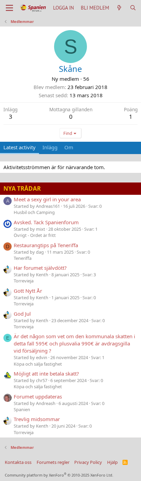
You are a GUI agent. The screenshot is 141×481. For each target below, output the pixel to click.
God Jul (22, 313)
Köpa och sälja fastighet (38, 364)
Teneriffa (22, 258)
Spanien (22, 409)
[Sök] (133, 7)
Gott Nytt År (28, 290)
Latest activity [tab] (19, 147)
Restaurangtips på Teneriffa (46, 245)
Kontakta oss (18, 462)
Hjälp (112, 462)
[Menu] (9, 8)
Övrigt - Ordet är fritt (35, 235)
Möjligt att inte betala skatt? (46, 373)
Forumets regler (53, 462)
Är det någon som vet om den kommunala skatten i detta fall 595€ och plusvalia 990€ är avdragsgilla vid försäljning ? (74, 343)
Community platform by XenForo (59, 475)
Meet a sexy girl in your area (47, 199)
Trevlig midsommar (37, 419)
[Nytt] (119, 7)
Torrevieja (24, 281)
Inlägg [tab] (49, 147)
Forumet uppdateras (38, 396)
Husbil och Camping (34, 212)
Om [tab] (68, 147)
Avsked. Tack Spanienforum (46, 222)
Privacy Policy (88, 462)
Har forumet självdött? (40, 267)
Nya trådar (22, 188)
